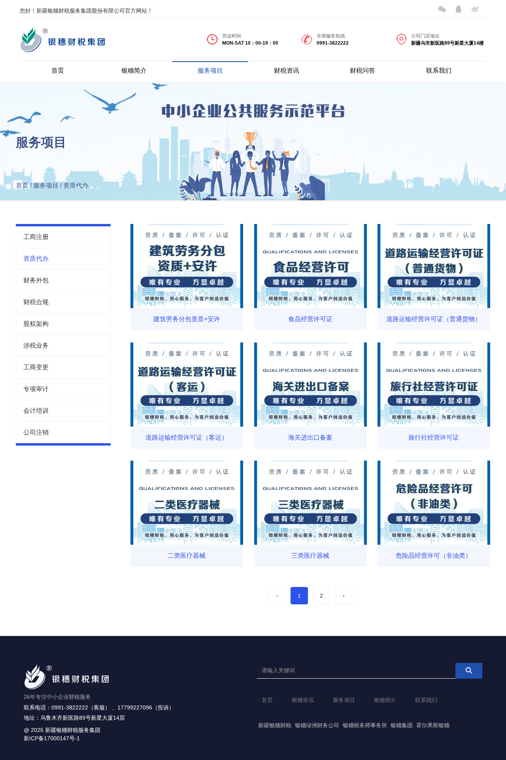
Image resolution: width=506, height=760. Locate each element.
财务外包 (36, 280)
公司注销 (36, 432)
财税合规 (36, 302)
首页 (57, 70)
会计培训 (36, 410)
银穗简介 (134, 70)
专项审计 (36, 389)
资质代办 (36, 258)
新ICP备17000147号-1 (52, 738)
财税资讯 (286, 70)
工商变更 (36, 367)
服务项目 (210, 70)
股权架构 (36, 323)
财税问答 (362, 70)
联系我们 (438, 70)
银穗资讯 (303, 700)
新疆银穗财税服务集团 (72, 730)
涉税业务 (36, 345)
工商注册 (36, 236)
